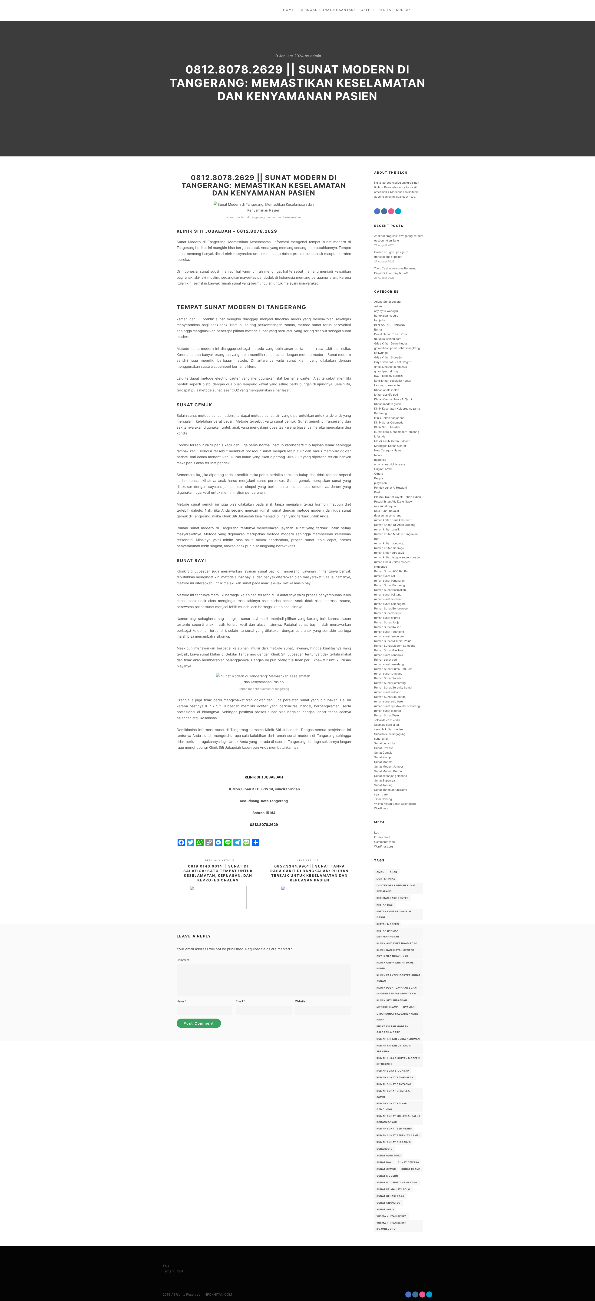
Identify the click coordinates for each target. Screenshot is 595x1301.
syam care (381, 794)
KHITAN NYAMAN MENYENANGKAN (388, 933)
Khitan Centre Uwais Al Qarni (393, 399)
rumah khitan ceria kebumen (392, 520)
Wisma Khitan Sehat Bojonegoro (395, 803)
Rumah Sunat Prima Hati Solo (393, 669)
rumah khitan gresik (387, 529)
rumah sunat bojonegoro (390, 604)
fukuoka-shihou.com (387, 339)
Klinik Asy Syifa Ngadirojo (397, 943)
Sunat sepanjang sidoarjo (390, 776)
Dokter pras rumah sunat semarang (396, 888)
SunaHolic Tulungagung (389, 734)
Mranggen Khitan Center (390, 445)
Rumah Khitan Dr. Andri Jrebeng (394, 524)
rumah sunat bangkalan (389, 580)
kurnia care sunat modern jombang (396, 432)
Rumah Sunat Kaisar (387, 627)
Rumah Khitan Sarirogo (389, 548)
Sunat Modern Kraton (388, 771)
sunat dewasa (408, 1162)
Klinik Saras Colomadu (388, 422)
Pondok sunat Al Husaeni (390, 487)
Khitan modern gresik (388, 404)
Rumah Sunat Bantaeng (389, 585)
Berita (378, 329)
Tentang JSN (173, 1271)
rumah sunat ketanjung (389, 631)
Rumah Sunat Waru (386, 715)
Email (240, 1001)
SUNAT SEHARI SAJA (390, 1196)
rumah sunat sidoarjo (387, 692)
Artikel (378, 306)
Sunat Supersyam (385, 780)
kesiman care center (387, 385)
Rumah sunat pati (385, 659)
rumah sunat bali (385, 576)
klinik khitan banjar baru (389, 418)
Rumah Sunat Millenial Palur (392, 641)
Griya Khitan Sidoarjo (388, 357)
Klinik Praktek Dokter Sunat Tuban (398, 978)
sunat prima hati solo (393, 1189)
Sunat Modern (383, 762)
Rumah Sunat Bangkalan (395, 1077)
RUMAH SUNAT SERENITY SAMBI (398, 1135)
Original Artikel (383, 469)
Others (378, 473)
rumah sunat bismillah (388, 599)
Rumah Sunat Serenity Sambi (393, 687)
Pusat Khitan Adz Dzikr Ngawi (393, 501)
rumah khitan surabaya (389, 552)
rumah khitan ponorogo (389, 543)
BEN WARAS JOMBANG (389, 325)
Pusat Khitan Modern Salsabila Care (392, 1029)
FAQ (166, 1266)
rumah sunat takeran (387, 710)
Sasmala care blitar (386, 724)
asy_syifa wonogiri (386, 311)
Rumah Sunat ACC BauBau (391, 571)
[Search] (424, 10)
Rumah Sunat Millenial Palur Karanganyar (398, 1119)
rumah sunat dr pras (387, 617)
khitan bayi (385, 904)
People (378, 478)
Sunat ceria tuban (385, 743)
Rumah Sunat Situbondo (390, 697)
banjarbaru (381, 320)
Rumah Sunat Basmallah (390, 590)
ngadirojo (380, 459)
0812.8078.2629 (264, 824)
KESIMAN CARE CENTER (393, 898)
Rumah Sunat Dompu (388, 613)
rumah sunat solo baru (388, 701)
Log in (378, 832)
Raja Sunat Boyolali (387, 511)
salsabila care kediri (387, 720)
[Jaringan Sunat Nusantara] (178, 10)
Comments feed (384, 842)
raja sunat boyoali (385, 506)
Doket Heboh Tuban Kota (390, 334)
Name (181, 1001)
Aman (380, 872)
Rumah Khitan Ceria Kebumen (398, 1038)
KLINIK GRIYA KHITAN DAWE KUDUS (395, 965)
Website (300, 1001)
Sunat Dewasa (383, 748)
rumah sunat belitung (387, 594)
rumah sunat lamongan (389, 636)
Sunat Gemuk (383, 752)
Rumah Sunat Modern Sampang (394, 645)
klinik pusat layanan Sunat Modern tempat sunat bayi (397, 990)
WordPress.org (383, 846)
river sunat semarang (387, 515)
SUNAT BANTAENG (389, 1155)
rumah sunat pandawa (388, 655)
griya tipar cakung (386, 371)
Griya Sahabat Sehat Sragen (392, 362)
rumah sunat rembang (388, 673)
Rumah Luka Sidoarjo (393, 1070)
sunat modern (387, 1175)
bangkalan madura (386, 315)
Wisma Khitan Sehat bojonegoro (391, 1226)
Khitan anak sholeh (386, 390)
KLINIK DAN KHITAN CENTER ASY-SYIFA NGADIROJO (395, 953)
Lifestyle (379, 436)
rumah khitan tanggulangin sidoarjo (397, 557)
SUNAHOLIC (385, 1148)
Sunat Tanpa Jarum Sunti (390, 789)
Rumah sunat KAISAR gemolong (392, 1106)
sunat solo (385, 1209)
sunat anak (381, 738)
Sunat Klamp (382, 757)
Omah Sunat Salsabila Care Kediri (398, 1016)
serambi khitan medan (388, 729)
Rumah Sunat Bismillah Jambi (394, 1093)
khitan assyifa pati (386, 394)
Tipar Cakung (383, 799)
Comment (183, 960)
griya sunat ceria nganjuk (390, 366)
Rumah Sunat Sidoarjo (394, 1142)
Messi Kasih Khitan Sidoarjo (392, 441)
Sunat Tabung (383, 785)
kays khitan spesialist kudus (392, 380)
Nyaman (409, 1007)
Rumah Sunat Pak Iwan (389, 650)
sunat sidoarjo (388, 1202)
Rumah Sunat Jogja (387, 622)
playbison (380, 483)
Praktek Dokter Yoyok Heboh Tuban (397, 497)
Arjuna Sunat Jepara (387, 301)
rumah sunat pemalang (389, 664)
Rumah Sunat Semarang (390, 683)
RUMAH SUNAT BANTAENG (394, 1084)
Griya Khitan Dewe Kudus (390, 343)
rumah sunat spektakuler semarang (397, 706)
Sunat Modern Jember (388, 766)
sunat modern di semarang (397, 1182)
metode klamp (387, 1007)
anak (393, 872)
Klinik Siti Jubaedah (387, 427)
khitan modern (388, 924)
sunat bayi (385, 1162)
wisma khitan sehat (391, 1216)
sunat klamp (410, 1169)
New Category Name (387, 450)
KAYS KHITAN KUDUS (388, 376)
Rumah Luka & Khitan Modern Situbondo (398, 1061)
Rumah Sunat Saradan (388, 678)
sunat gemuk (386, 1169)
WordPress (381, 808)
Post (377, 492)
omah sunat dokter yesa (389, 464)
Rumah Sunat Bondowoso (391, 608)
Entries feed (382, 837)
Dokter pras (386, 878)
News (378, 455)
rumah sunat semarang (394, 1128)
